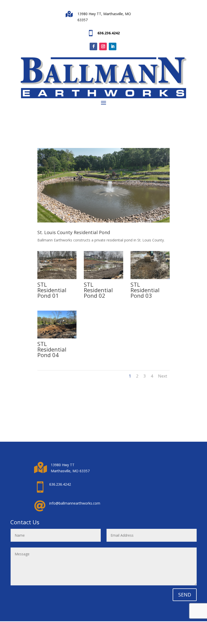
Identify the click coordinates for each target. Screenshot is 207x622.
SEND (184, 594)
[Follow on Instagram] (103, 46)
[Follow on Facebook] (93, 46)
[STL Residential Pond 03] (150, 277)
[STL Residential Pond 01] (57, 277)
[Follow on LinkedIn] (112, 46)
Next (162, 376)
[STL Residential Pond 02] (103, 277)
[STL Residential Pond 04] (57, 337)
